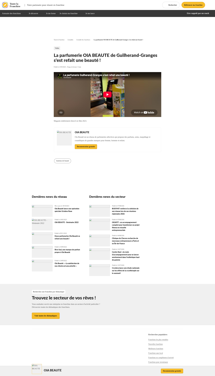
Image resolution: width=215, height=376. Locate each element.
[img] (24, 13)
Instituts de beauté (62, 161)
